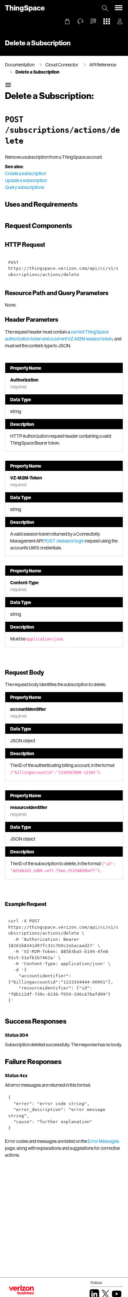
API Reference (102, 64)
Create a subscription (25, 173)
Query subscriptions (24, 187)
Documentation (19, 64)
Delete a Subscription (37, 72)
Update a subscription (26, 180)
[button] (93, 21)
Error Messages (103, 1141)
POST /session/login (63, 541)
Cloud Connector (61, 64)
